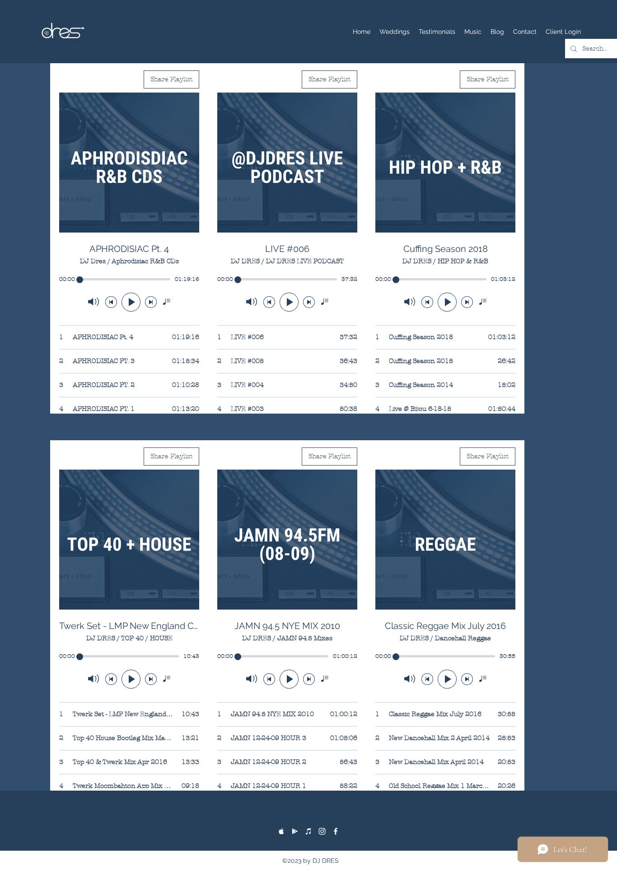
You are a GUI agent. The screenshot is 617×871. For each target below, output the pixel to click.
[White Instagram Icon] (322, 831)
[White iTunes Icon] (308, 831)
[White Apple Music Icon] (281, 831)
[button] (473, 31)
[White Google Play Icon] (294, 831)
